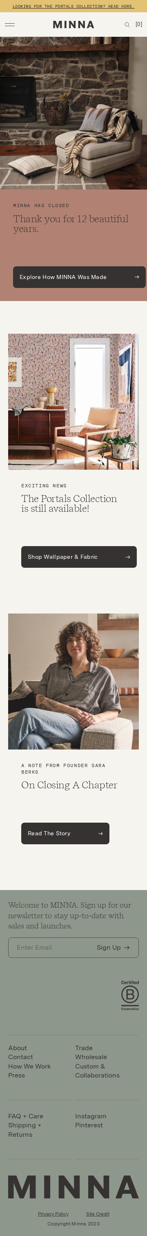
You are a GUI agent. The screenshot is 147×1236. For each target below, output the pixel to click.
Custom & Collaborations (97, 1070)
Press (16, 1075)
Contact (20, 1057)
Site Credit (97, 1213)
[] (139, 24)
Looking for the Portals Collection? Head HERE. (74, 6)
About (17, 1048)
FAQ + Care (25, 1116)
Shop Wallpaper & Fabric (63, 556)
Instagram (91, 1116)
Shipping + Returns (25, 1129)
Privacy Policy (53, 1213)
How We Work (29, 1066)
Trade (84, 1048)
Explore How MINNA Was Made (63, 277)
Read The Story (49, 833)
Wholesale (91, 1057)
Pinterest (89, 1125)
